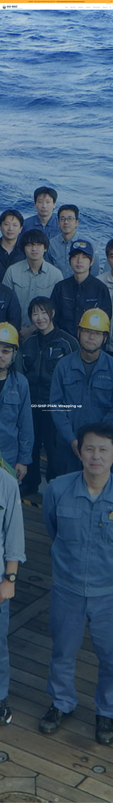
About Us (105, 7)
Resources (80, 7)
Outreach (88, 7)
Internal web (108, 3)
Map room (72, 7)
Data (66, 7)
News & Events (96, 7)
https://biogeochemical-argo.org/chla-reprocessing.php (71, 1)
